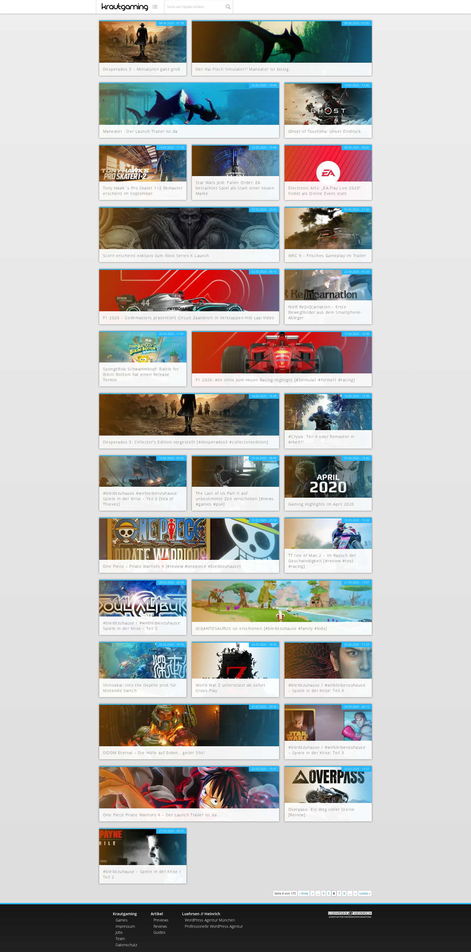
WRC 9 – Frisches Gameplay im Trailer (327, 255)
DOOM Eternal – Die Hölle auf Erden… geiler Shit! (154, 752)
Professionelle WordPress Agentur (214, 926)
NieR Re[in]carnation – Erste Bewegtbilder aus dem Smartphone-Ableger (325, 312)
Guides (159, 932)
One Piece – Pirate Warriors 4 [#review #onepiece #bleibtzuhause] (172, 566)
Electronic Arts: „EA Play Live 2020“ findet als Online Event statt (324, 190)
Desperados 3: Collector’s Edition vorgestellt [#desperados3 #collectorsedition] (185, 442)
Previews (160, 920)
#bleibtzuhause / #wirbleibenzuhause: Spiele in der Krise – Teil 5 (142, 625)
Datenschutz (126, 944)
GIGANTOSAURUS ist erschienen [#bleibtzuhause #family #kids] (261, 628)
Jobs (119, 932)
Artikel (157, 913)
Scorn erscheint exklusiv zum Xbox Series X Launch (156, 255)
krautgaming (125, 7)
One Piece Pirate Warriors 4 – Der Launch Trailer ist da (160, 814)
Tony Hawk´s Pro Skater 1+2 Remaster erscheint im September (143, 190)
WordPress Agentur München (210, 920)
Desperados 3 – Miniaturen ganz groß (141, 69)
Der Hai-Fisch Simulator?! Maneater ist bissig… (244, 69)
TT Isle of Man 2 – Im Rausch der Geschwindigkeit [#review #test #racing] (322, 561)
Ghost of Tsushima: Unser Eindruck (324, 131)
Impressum (125, 926)
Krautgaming (125, 913)
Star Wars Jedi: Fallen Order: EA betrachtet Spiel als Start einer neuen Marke (235, 188)
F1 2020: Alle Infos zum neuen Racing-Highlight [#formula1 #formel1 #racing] (275, 379)
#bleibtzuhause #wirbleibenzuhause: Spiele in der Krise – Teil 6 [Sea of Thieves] (140, 499)
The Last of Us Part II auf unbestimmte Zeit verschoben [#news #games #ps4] (235, 499)
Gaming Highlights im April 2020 (321, 504)
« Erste (303, 893)
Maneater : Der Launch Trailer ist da (140, 131)
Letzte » (365, 893)
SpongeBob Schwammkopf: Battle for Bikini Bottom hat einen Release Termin (141, 374)
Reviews (160, 926)
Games (122, 920)
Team (120, 938)
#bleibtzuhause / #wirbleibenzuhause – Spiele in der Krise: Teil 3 (327, 750)
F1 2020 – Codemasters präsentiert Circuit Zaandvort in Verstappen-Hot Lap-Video (188, 317)
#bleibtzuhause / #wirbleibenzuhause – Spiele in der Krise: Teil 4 (327, 687)
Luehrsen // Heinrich (201, 913)
